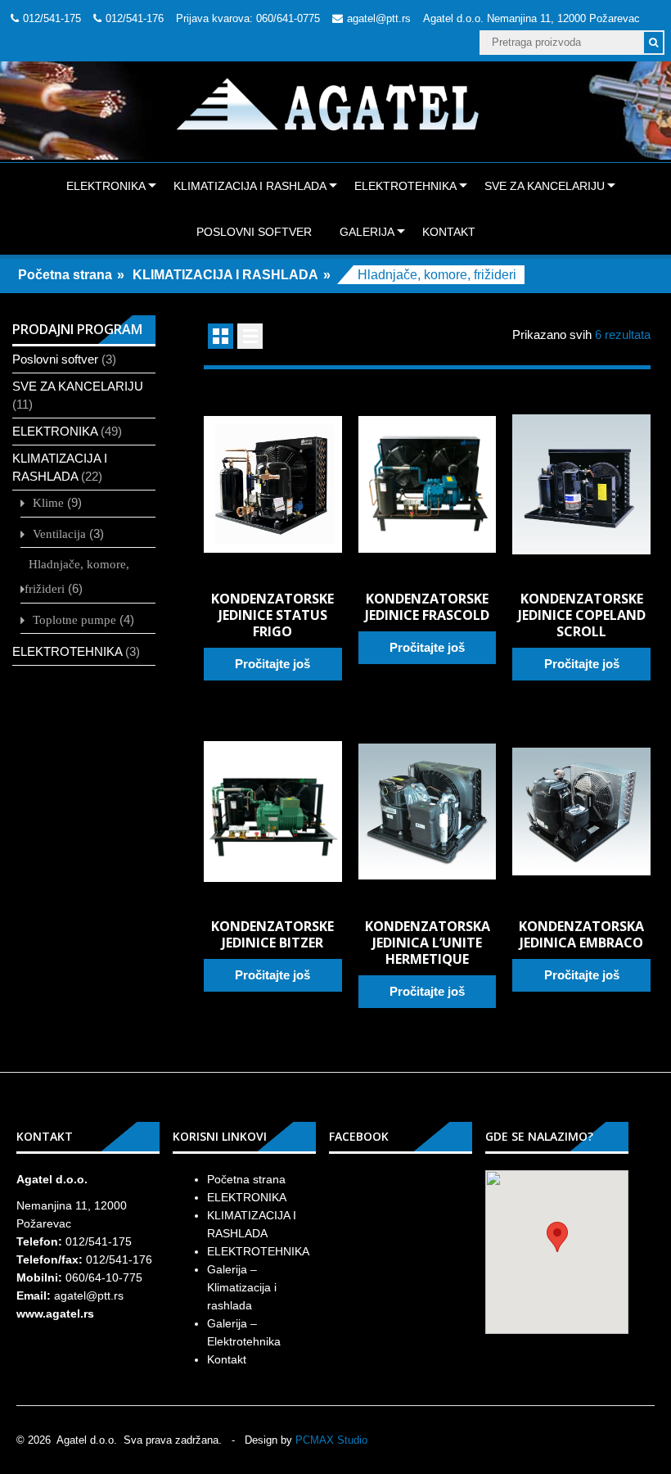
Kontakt (448, 231)
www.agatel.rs (55, 1313)
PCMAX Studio (331, 1440)
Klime (48, 502)
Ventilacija (59, 533)
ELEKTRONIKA (106, 185)
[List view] (250, 336)
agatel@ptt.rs (379, 18)
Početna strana (65, 275)
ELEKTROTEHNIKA (405, 185)
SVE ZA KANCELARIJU (544, 185)
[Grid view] (220, 336)
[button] (557, 1237)
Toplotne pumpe (74, 619)
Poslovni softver (254, 231)
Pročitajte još (272, 664)
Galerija (367, 231)
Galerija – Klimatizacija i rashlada (242, 1287)
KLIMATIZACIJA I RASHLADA (249, 185)
